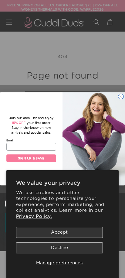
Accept (59, 232)
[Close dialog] (121, 96)
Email (9, 140)
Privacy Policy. (34, 216)
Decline (59, 247)
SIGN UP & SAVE (31, 158)
